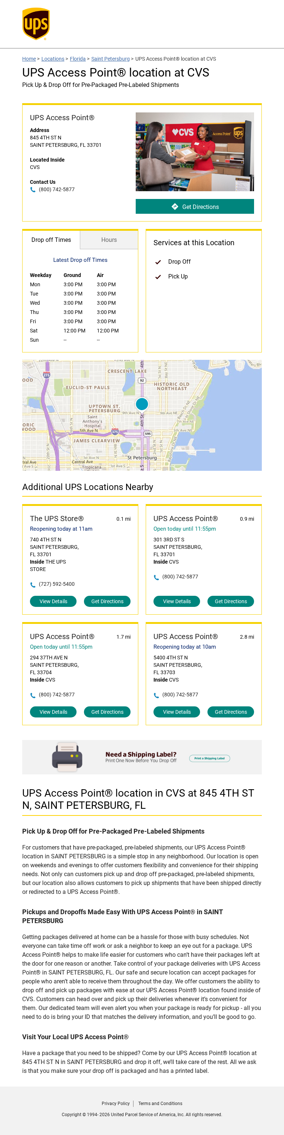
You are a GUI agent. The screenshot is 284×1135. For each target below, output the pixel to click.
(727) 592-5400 (57, 584)
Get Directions (200, 206)
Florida (78, 59)
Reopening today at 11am (61, 529)
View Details (53, 601)
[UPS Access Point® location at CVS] (142, 772)
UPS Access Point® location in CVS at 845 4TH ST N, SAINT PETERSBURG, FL (138, 799)
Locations (52, 59)
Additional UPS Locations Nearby (87, 487)
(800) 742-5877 (57, 189)
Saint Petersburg (110, 59)
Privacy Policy (116, 1103)
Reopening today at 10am (184, 646)
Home (29, 59)
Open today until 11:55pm (184, 529)
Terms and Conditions (160, 1103)
